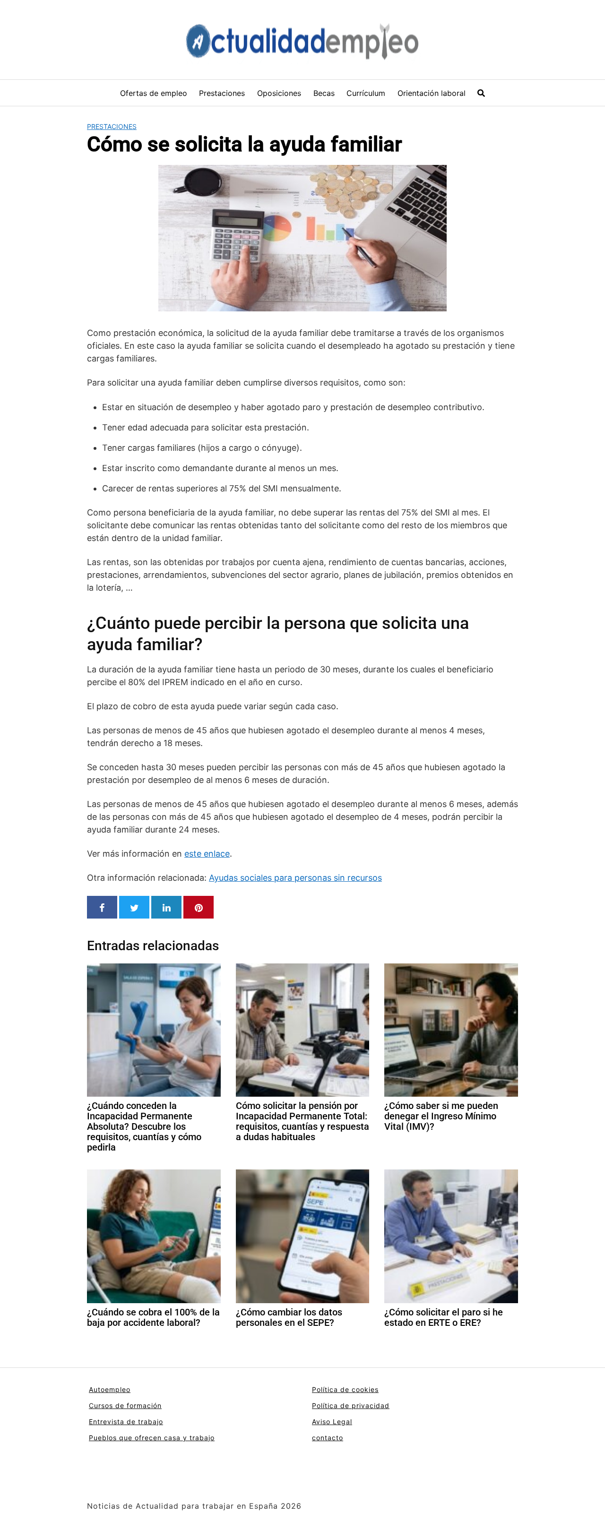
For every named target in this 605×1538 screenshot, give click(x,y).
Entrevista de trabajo (126, 1422)
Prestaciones (222, 93)
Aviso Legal (332, 1422)
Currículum (365, 93)
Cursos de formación (125, 1405)
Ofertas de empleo (153, 93)
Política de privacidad (350, 1405)
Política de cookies (345, 1389)
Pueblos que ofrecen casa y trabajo (152, 1438)
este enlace (207, 854)
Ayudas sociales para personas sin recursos (295, 878)
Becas (324, 93)
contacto (327, 1438)
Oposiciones (279, 93)
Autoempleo (109, 1389)
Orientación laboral (432, 93)
